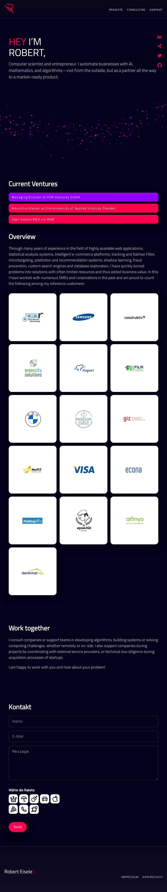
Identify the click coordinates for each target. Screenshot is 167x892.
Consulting (136, 10)
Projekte (116, 10)
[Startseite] (8, 9)
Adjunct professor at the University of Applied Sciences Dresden (64, 208)
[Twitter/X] (159, 56)
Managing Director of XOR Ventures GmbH (46, 197)
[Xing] (159, 47)
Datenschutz (152, 877)
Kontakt (156, 10)
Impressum (130, 877)
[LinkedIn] (159, 37)
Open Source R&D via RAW (33, 219)
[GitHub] (159, 66)
